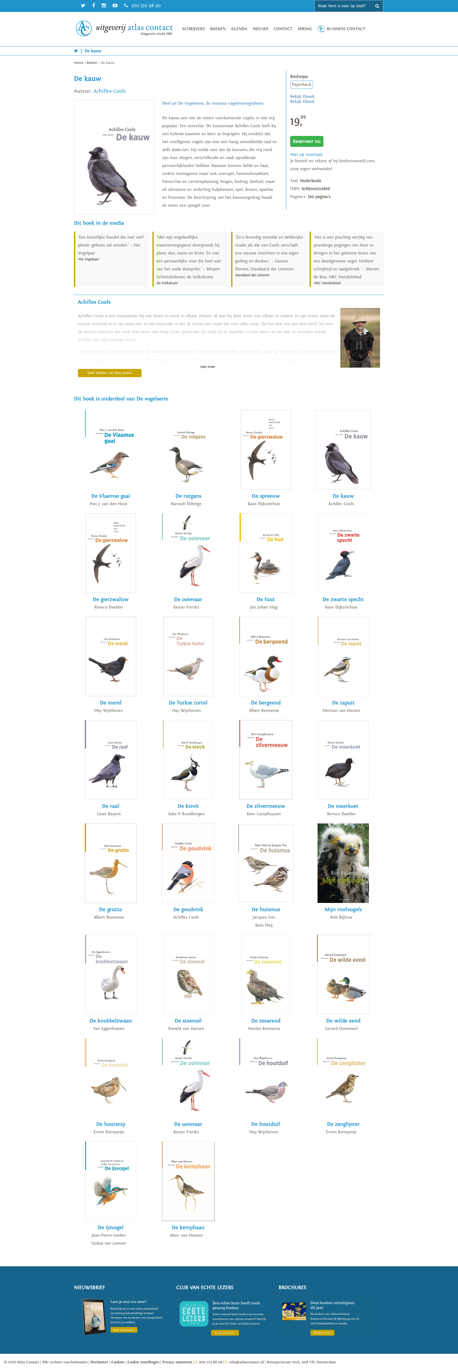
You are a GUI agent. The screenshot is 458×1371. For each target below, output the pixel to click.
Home (78, 63)
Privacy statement (177, 1362)
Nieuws (260, 29)
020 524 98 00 (145, 5)
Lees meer (207, 367)
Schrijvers (193, 29)
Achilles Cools (109, 91)
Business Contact (346, 29)
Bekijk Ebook (302, 96)
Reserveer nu (307, 141)
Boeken (218, 29)
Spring (305, 29)
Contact (283, 29)
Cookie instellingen (143, 1362)
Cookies (118, 1362)
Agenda (239, 29)
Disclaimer (99, 1362)
